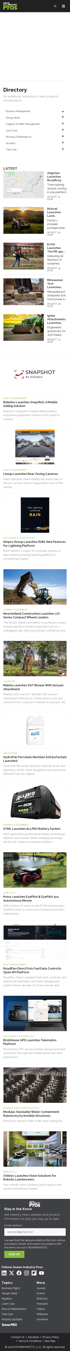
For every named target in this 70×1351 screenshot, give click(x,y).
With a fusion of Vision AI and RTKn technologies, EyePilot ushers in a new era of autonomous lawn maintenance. (33, 909)
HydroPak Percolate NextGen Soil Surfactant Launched (35, 758)
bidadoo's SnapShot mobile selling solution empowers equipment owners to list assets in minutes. (31, 415)
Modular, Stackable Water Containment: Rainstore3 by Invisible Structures (31, 1113)
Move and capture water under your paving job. (32, 1120)
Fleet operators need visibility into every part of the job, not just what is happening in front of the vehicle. (33, 483)
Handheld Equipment (16, 825)
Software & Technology (19, 538)
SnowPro (11, 143)
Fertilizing (10, 753)
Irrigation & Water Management (23, 124)
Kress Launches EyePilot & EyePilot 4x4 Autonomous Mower (31, 898)
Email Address (14, 1225)
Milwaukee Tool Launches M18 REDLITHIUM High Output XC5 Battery (56, 283)
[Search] (55, 6)
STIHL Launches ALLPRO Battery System (31, 828)
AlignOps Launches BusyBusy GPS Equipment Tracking (54, 176)
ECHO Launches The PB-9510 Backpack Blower (56, 248)
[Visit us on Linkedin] (4, 1273)
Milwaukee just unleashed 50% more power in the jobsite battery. (56, 295)
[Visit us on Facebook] (19, 1273)
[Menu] (63, 6)
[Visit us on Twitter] (11, 1273)
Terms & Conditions (30, 1341)
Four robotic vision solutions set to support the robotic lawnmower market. (32, 1186)
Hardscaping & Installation (20, 1108)
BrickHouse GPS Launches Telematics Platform (29, 1042)
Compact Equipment (15, 609)
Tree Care (11, 149)
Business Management (18, 111)
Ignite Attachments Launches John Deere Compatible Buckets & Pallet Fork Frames (56, 319)
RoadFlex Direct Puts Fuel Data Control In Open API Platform (32, 970)
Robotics (9, 893)
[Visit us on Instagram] (26, 1273)
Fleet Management (15, 398)
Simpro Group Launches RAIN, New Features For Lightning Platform (34, 543)
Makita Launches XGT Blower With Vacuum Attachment (33, 687)
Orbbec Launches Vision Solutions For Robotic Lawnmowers (29, 1177)
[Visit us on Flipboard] (34, 1273)
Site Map (50, 1341)
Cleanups (9, 681)
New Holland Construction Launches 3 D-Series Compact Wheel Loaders (32, 615)
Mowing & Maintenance (18, 137)
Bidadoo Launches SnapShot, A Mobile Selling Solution (30, 404)
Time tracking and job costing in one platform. (57, 188)
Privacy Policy (56, 1247)
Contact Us (17, 1337)
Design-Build (13, 117)
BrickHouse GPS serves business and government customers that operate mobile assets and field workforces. (34, 1053)
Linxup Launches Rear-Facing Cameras (30, 474)
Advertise (33, 1337)
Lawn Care (11, 130)
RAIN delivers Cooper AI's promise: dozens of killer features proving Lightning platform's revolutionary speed (32, 554)
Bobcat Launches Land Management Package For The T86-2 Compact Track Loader (56, 212)
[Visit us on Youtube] (41, 1273)
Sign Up (14, 1254)
